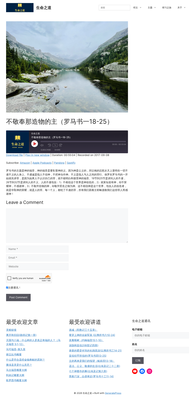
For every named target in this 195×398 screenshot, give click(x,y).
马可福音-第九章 (15, 349)
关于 (179, 7)
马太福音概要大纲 (16, 370)
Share (57, 150)
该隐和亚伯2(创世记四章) (83, 345)
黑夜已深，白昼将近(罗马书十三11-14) (91, 376)
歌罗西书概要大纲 (16, 380)
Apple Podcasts (42, 162)
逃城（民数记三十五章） (83, 329)
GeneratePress (113, 393)
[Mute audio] (43, 145)
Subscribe (46, 150)
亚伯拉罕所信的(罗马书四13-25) (87, 355)
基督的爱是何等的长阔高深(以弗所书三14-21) (95, 350)
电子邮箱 (137, 329)
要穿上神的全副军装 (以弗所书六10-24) (92, 335)
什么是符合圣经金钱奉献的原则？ (25, 359)
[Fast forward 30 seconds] (62, 145)
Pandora (59, 162)
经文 (135, 7)
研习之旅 (166, 7)
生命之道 (43, 7)
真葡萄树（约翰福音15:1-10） (86, 340)
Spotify (71, 162)
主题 (150, 7)
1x (55, 145)
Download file (14, 155)
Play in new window (37, 155)
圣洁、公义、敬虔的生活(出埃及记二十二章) (94, 366)
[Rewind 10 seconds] (49, 145)
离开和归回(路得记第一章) (21, 335)
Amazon (25, 162)
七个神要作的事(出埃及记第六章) (88, 371)
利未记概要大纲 (15, 375)
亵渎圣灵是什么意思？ (19, 364)
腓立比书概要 (14, 354)
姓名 (134, 344)
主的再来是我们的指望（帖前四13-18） (92, 360)
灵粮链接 (11, 329)
